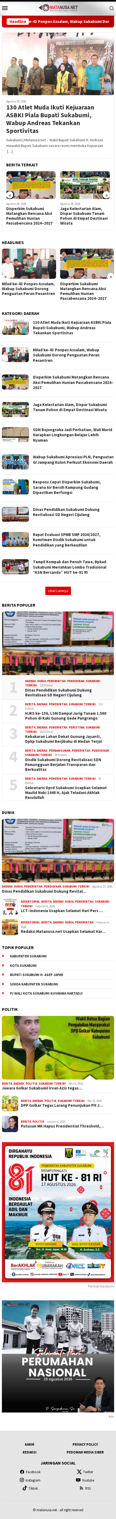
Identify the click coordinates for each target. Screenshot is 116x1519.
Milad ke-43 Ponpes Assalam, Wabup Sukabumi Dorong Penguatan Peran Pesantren (66, 355)
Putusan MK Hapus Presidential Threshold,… (62, 1126)
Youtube (88, 1480)
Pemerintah (56, 681)
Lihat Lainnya (58, 590)
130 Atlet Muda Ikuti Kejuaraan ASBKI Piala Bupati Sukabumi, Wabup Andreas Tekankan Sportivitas (50, 119)
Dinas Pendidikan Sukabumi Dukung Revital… (44, 891)
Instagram (33, 1480)
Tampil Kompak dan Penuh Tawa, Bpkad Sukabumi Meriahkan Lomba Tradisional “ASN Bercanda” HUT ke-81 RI (69, 567)
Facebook (33, 1472)
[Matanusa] (58, 7)
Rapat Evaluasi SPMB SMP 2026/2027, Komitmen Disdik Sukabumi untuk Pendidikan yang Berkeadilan (66, 540)
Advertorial (30, 901)
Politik (31, 1083)
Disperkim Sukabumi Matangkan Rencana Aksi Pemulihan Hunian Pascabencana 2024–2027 (25, 291)
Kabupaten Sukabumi (28, 956)
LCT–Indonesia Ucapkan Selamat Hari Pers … (62, 910)
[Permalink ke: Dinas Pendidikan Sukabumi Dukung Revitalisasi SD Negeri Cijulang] (58, 643)
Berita (30, 704)
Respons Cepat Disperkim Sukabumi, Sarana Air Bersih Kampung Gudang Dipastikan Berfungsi (67, 487)
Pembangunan (59, 750)
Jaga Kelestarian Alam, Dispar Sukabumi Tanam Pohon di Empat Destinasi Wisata (32, 216)
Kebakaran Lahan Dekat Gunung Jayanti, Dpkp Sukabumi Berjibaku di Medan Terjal (63, 739)
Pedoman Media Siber (85, 1452)
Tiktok (33, 1488)
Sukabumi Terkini (82, 704)
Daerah (30, 681)
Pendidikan (75, 681)
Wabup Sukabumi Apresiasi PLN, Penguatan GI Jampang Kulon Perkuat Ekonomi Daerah (73, 459)
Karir (29, 1444)
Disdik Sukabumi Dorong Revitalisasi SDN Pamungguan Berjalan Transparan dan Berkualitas (63, 764)
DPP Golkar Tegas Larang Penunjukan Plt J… (62, 1105)
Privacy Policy (85, 1444)
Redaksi (29, 1452)
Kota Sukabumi (23, 965)
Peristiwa (76, 727)
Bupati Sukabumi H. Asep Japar (36, 974)
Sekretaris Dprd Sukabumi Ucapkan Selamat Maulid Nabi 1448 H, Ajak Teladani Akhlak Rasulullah (66, 792)
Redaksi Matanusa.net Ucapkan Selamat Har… (63, 931)
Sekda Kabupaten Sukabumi (34, 984)
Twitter (88, 1472)
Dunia (41, 681)
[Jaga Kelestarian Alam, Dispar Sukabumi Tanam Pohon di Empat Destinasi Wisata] (34, 185)
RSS (88, 1488)
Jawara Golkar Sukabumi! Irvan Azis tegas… (42, 1088)
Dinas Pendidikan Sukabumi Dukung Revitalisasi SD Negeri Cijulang (66, 512)
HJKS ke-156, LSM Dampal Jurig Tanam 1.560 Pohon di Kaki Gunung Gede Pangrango (65, 716)
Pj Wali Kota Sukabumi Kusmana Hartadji (46, 993)
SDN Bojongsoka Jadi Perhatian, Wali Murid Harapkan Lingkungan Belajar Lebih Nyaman (83, 216)
